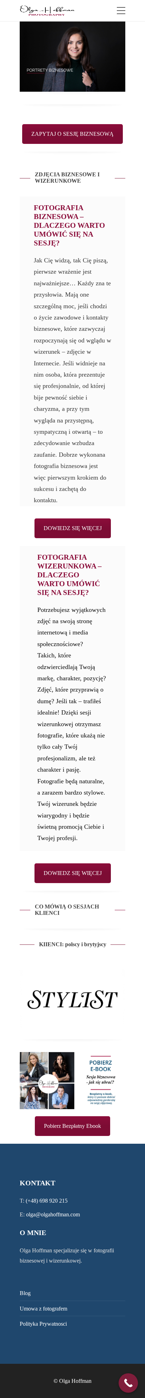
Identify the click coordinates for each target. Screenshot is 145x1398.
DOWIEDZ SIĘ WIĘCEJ (73, 528)
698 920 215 (53, 1201)
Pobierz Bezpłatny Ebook (72, 1126)
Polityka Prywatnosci (43, 1324)
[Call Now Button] (128, 1383)
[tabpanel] (72, 56)
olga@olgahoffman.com (53, 1214)
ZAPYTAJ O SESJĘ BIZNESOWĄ (72, 134)
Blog (25, 1293)
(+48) (32, 1201)
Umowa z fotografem (43, 1309)
